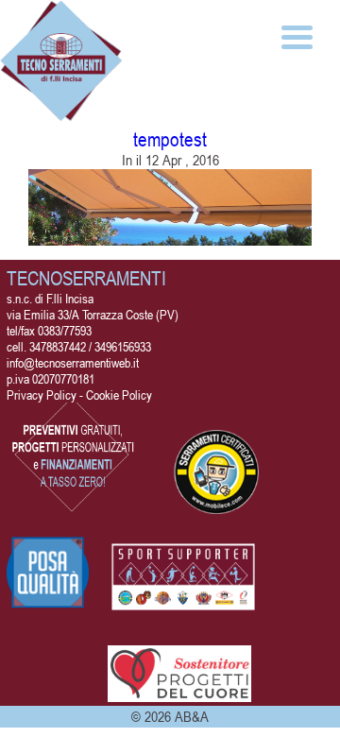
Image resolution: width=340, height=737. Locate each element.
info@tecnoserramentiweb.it (73, 362)
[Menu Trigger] (297, 35)
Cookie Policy (119, 394)
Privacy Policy (41, 394)
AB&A (192, 716)
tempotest (170, 139)
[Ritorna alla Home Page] (61, 114)
